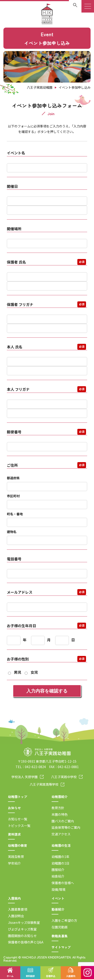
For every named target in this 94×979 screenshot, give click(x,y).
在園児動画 (60, 927)
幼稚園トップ (17, 796)
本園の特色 (60, 814)
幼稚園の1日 (60, 863)
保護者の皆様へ (63, 883)
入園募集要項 (17, 909)
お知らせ (14, 807)
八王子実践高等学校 (44, 784)
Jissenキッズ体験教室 (24, 922)
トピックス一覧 (19, 825)
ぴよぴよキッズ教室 (22, 929)
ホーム (10, 976)
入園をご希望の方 (64, 920)
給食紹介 (58, 876)
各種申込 (50, 976)
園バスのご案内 (63, 821)
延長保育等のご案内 (66, 827)
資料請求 (14, 834)
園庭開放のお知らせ (22, 935)
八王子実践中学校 (64, 776)
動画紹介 (58, 909)
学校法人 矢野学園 (24, 776)
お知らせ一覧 (17, 819)
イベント (58, 898)
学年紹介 (14, 863)
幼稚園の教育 (17, 845)
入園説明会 (16, 916)
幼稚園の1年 (60, 856)
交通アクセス (61, 834)
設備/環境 (58, 889)
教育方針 (58, 807)
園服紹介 (58, 869)
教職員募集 (60, 936)
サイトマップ (61, 947)
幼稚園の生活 (61, 845)
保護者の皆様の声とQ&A (25, 942)
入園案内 (14, 898)
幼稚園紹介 (60, 796)
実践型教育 (16, 856)
